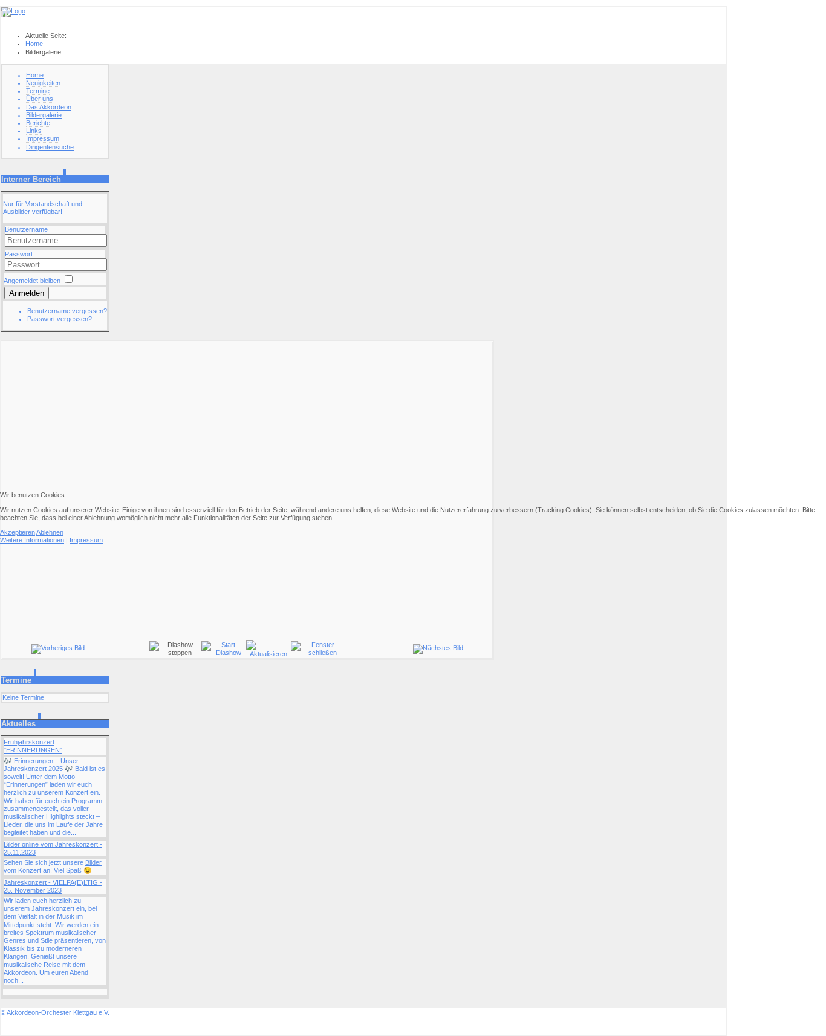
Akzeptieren (17, 532)
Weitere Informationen (32, 540)
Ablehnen (49, 532)
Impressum (86, 540)
